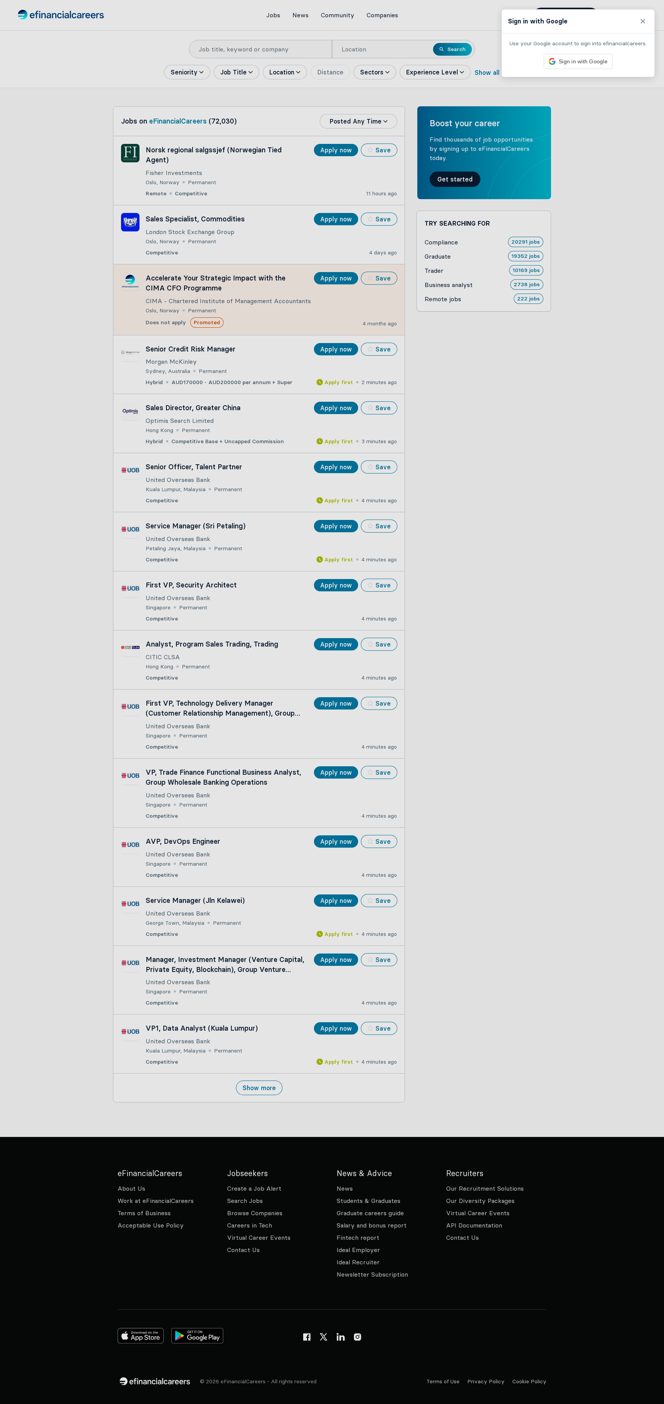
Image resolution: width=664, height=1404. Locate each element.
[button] (332, 702)
